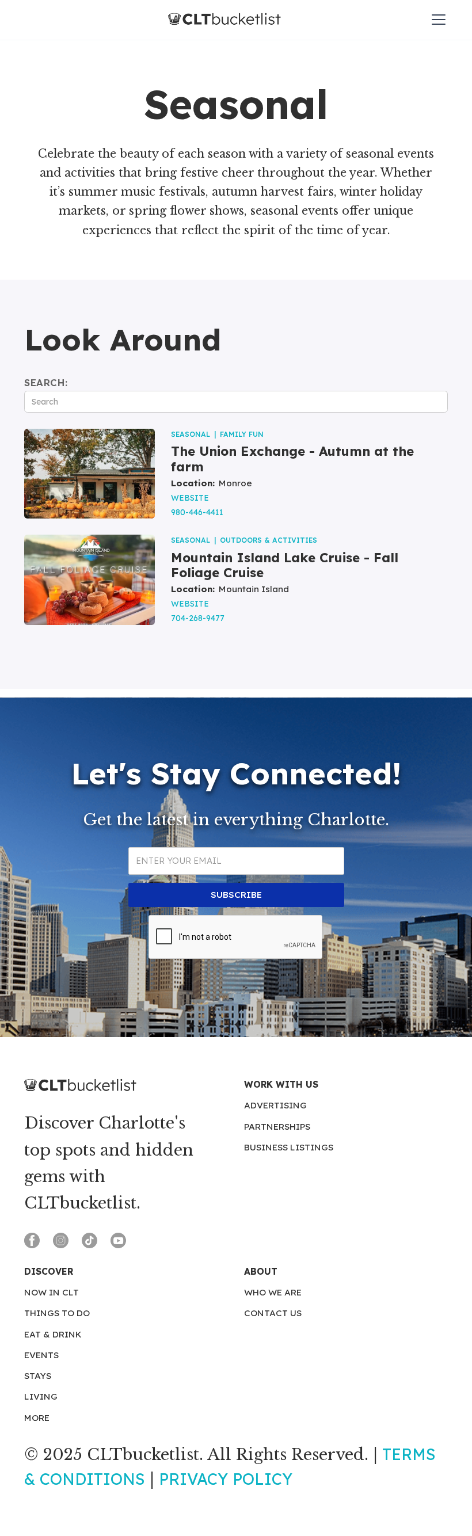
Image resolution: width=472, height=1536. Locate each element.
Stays (37, 1375)
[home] (224, 20)
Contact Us (273, 1313)
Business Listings (288, 1147)
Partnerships (277, 1126)
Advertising (275, 1105)
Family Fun (242, 434)
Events (41, 1355)
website (190, 497)
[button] (436, 19)
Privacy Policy (225, 1479)
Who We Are (273, 1292)
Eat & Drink (53, 1334)
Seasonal (190, 434)
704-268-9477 (197, 618)
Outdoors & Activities (268, 540)
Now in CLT (51, 1292)
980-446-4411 (197, 512)
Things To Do (57, 1313)
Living (41, 1396)
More (37, 1417)
